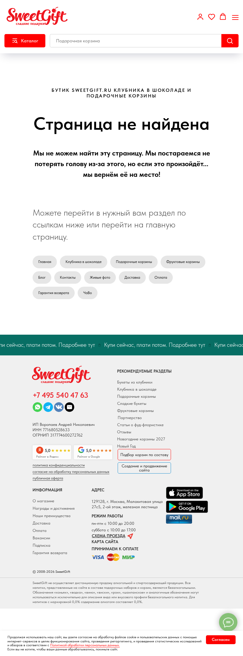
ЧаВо (87, 293)
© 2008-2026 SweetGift (51, 572)
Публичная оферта (48, 478)
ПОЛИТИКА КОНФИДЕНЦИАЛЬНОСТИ (59, 465)
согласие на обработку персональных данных (71, 471)
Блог (42, 277)
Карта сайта (105, 541)
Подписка (41, 545)
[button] (200, 16)
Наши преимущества (52, 515)
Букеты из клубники (134, 382)
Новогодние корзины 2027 (141, 439)
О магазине (43, 500)
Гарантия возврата (53, 293)
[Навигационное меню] (235, 17)
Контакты (68, 277)
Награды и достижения (54, 508)
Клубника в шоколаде (83, 261)
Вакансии (41, 537)
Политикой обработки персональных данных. (85, 645)
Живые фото (100, 277)
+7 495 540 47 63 (60, 395)
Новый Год (126, 446)
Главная (44, 261)
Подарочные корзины (134, 261)
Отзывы (124, 431)
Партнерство (130, 417)
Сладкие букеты (131, 403)
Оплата (160, 277)
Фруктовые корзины (183, 261)
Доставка (132, 277)
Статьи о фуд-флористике (140, 424)
